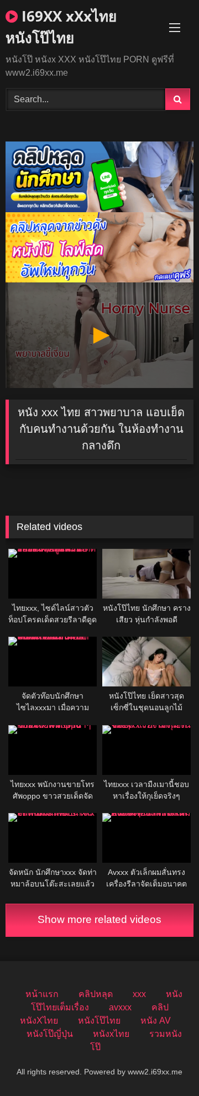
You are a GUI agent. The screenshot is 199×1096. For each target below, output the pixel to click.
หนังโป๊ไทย (99, 1020)
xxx (139, 994)
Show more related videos (99, 919)
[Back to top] (165, 1063)
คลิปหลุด (95, 994)
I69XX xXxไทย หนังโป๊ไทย (61, 27)
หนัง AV (155, 1020)
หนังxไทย (111, 1034)
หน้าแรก (42, 994)
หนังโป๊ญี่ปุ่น (50, 1034)
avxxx (120, 1007)
